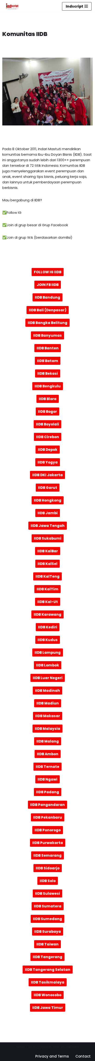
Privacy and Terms (52, 1056)
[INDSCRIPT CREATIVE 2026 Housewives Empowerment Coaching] (11, 6)
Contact (83, 1056)
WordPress (70, 1046)
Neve (20, 1046)
